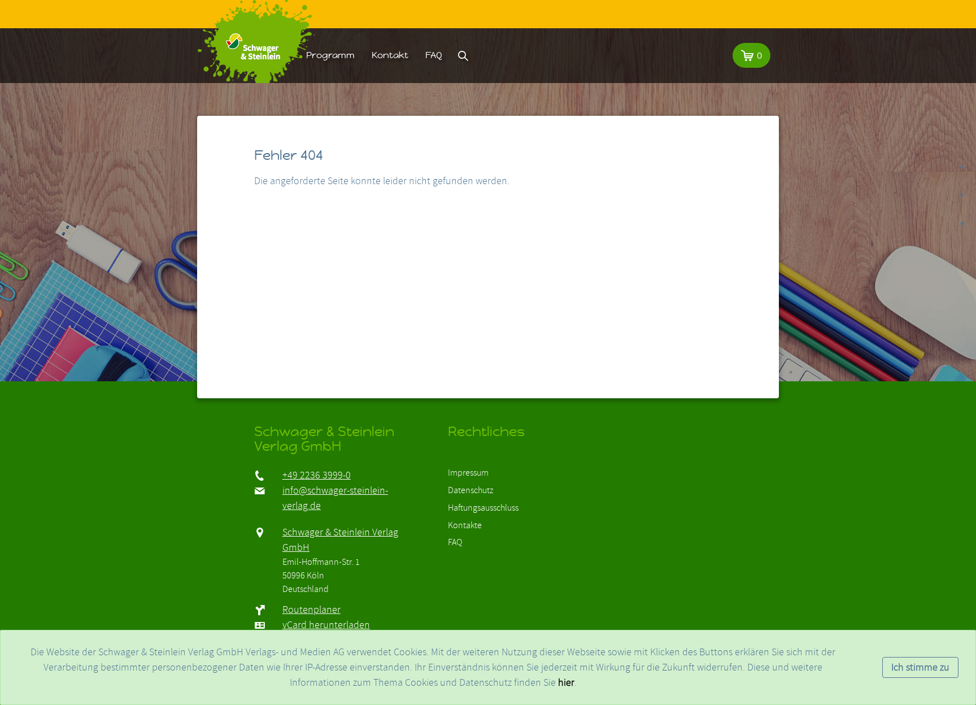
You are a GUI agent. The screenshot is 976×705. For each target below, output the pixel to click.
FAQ (433, 55)
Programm (330, 55)
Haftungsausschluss (483, 507)
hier (566, 682)
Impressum (468, 472)
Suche (463, 55)
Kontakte (465, 525)
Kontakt (390, 55)
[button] (751, 55)
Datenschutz (470, 490)
